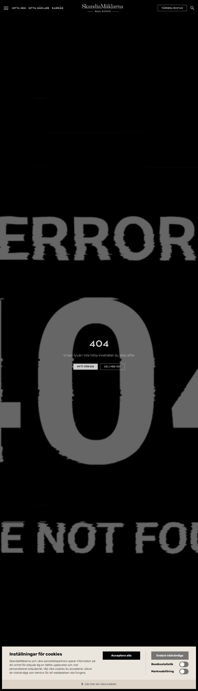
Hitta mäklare (38, 8)
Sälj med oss (112, 366)
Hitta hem (19, 8)
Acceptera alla (121, 655)
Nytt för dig (85, 366)
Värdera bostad (172, 8)
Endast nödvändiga (169, 655)
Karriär (57, 8)
